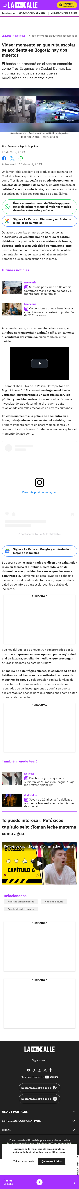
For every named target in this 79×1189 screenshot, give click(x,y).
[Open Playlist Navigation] (74, 1182)
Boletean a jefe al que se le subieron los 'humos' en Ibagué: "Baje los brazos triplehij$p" (49, 781)
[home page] (39, 1049)
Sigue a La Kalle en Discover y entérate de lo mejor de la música (42, 221)
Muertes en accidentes (21, 901)
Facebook (4, 160)
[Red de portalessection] (73, 1111)
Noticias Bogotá (54, 901)
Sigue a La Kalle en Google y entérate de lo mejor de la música (42, 550)
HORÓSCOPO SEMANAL (33, 13)
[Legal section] (73, 1130)
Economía (30, 282)
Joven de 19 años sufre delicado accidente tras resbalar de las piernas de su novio (49, 803)
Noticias (20, 35)
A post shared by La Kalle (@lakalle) (40, 533)
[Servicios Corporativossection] (73, 1120)
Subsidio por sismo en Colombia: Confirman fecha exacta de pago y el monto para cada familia (48, 290)
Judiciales (30, 795)
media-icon (39, 1182)
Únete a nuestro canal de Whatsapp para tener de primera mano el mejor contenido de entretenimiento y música (42, 206)
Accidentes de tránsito (21, 909)
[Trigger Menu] (5, 5)
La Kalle (6, 35)
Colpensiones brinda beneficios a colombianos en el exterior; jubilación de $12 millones (49, 311)
